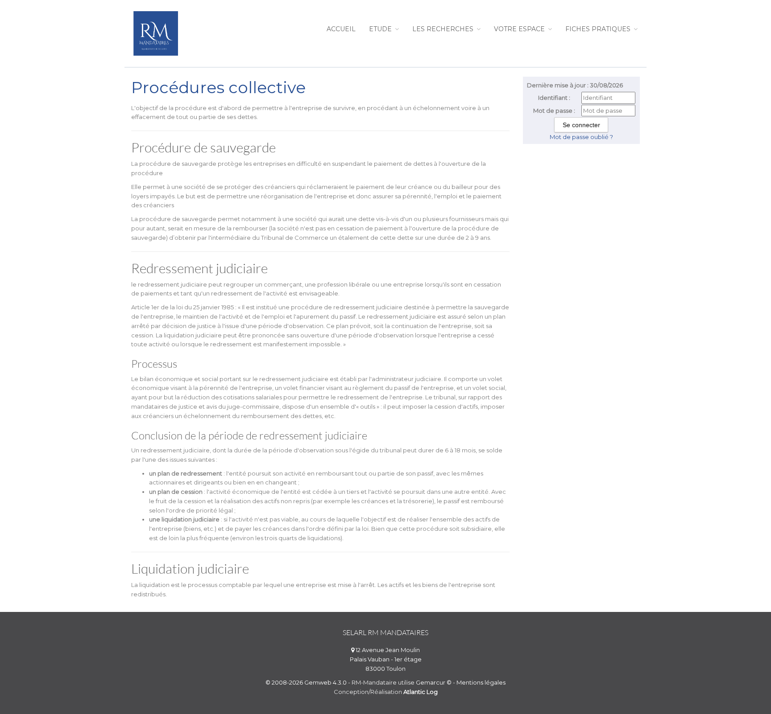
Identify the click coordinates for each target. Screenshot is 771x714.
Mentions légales (481, 682)
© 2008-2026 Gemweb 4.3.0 (306, 682)
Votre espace (520, 29)
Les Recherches (443, 29)
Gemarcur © (434, 682)
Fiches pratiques (598, 29)
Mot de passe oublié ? (581, 136)
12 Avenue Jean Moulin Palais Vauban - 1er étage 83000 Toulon (386, 659)
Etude (381, 29)
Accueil (341, 29)
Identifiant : (554, 97)
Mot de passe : (554, 110)
